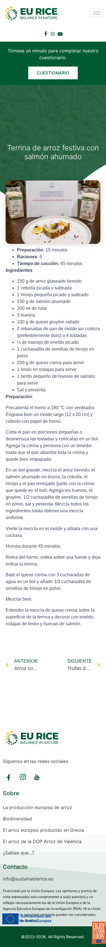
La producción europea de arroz (37, 807)
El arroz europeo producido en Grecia (43, 830)
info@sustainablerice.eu (28, 879)
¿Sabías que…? (18, 853)
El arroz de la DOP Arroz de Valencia (42, 841)
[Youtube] (60, 33)
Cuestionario (53, 73)
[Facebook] (46, 33)
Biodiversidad (17, 819)
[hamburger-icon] (96, 13)
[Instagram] (53, 33)
